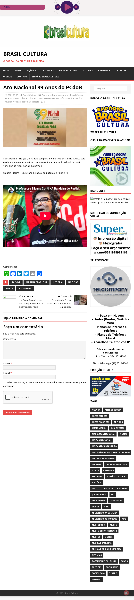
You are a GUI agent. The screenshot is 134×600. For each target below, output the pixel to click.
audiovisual (117, 428)
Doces (95, 470)
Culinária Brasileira (103, 458)
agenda (16, 282)
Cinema (123, 434)
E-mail (6, 373)
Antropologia (113, 410)
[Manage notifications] (126, 592)
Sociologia (34, 101)
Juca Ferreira (99, 494)
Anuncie (7, 76)
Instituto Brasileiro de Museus (109, 488)
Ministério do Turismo (104, 519)
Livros (95, 506)
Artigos (118, 422)
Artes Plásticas (100, 422)
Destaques (47, 70)
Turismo (96, 579)
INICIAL (6, 70)
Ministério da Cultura (104, 512)
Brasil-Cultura (29, 95)
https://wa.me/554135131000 (110, 356)
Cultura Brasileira (36, 282)
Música (8, 101)
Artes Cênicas (99, 416)
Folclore (97, 476)
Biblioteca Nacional (103, 434)
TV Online (120, 70)
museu (113, 525)
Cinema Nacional (101, 440)
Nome (7, 363)
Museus (96, 537)
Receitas (96, 567)
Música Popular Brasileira (106, 549)
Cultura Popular (35, 98)
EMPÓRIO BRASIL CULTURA (45, 76)
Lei (112, 494)
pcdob (25, 101)
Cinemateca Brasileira (104, 446)
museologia (98, 525)
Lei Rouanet (98, 500)
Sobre (18, 70)
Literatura (116, 500)
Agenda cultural (68, 70)
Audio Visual (99, 428)
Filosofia (60, 98)
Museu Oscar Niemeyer (104, 531)
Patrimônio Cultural (104, 561)
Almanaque (104, 70)
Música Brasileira (101, 543)
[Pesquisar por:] (110, 88)
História (79, 98)
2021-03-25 (13, 95)
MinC (106, 506)
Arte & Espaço (12, 98)
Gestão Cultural (116, 476)
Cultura (23, 98)
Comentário (9, 339)
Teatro (113, 573)
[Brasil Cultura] (67, 45)
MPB (124, 519)
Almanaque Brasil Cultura (71, 95)
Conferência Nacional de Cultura (111, 452)
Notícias (87, 70)
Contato (22, 76)
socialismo (112, 567)
